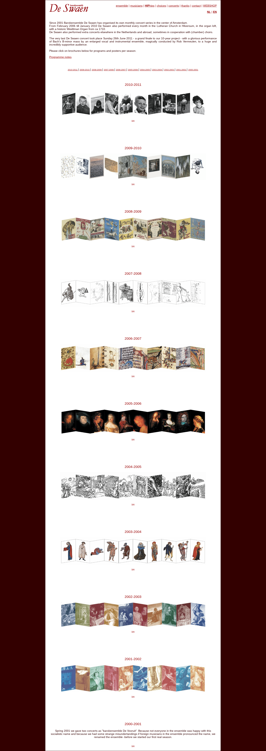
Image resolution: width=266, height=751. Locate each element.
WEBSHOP (210, 5)
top (133, 120)
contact (196, 5)
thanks (185, 5)
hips (149, 5)
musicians (136, 5)
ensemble (122, 5)
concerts (173, 5)
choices (161, 5)
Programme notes (60, 57)
